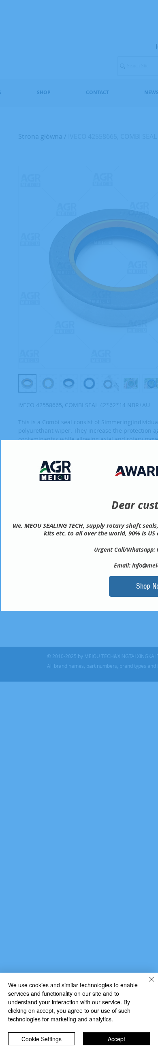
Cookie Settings (41, 1039)
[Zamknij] (146, 984)
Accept (116, 1039)
